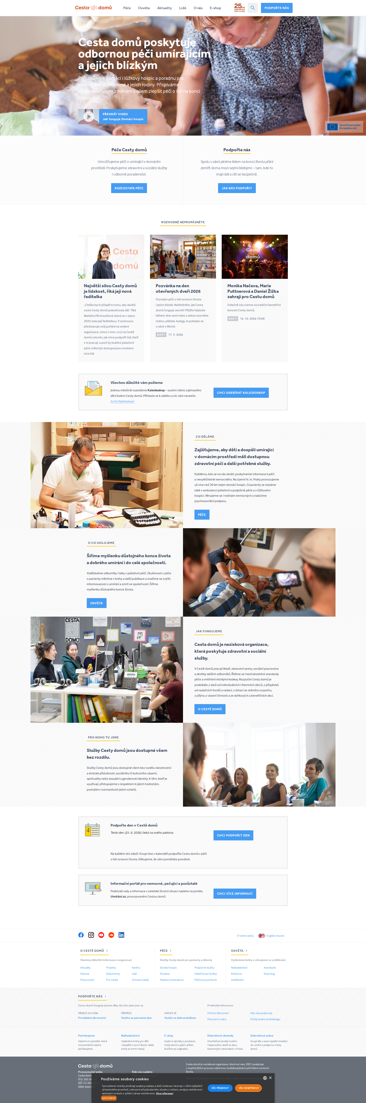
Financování (87, 980)
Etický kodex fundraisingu (265, 1019)
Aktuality (164, 8)
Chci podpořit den (233, 835)
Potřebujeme (86, 1035)
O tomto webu (245, 935)
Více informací (164, 1093)
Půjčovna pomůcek (205, 980)
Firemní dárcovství (218, 1013)
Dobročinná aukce (261, 1035)
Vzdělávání (237, 980)
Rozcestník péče (129, 188)
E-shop (215, 8)
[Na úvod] (93, 8)
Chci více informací (235, 893)
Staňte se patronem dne (136, 1018)
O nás (198, 8)
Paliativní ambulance (172, 980)
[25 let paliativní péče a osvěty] (239, 7)
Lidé (182, 8)
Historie (84, 973)
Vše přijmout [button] (220, 1088)
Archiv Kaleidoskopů (122, 401)
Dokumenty (113, 973)
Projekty (111, 967)
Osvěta (144, 8)
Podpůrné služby (204, 967)
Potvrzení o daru (217, 1019)
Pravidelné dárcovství (92, 1018)
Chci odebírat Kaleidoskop (241, 393)
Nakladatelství (239, 967)
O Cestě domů (210, 709)
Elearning (269, 973)
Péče (127, 8)
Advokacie (270, 967)
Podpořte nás (277, 8)
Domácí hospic (168, 967)
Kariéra (136, 967)
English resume (275, 935)
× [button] (270, 1077)
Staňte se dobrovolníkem (180, 1018)
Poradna (165, 973)
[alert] (183, 1088)
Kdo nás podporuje (261, 1013)
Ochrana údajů (140, 980)
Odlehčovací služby (205, 973)
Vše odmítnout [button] (249, 1088)
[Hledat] (253, 8)
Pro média (112, 980)
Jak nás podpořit (237, 188)
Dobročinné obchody (220, 1035)
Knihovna (236, 973)
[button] (153, 1098)
